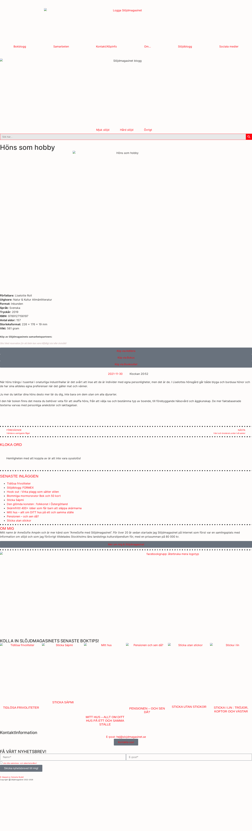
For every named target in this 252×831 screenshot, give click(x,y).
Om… (147, 46)
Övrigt (148, 129)
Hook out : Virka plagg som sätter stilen (33, 491)
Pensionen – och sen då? (23, 516)
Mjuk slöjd (102, 129)
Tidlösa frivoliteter (19, 483)
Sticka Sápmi (15, 500)
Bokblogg (20, 46)
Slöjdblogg (185, 46)
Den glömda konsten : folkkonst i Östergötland (37, 504)
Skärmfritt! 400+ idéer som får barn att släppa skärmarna (44, 508)
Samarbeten (61, 46)
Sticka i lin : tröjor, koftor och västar (231, 709)
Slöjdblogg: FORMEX (20, 487)
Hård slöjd (126, 129)
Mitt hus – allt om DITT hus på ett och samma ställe (40, 512)
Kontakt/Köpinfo (106, 46)
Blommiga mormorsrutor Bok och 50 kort (34, 496)
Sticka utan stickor (19, 520)
